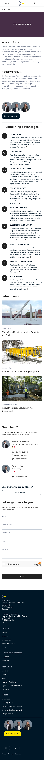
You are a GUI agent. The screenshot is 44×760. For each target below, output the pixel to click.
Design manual (7, 713)
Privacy (10, 754)
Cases (4, 674)
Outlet (4, 647)
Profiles (5, 632)
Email (3, 541)
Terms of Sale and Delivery (12, 706)
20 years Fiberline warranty (12, 710)
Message (5, 549)
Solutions (5, 657)
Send (22, 576)
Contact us (6, 699)
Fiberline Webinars (9, 682)
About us (5, 671)
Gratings (5, 636)
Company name (7, 524)
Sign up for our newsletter (12, 685)
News (4, 678)
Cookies (18, 754)
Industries (6, 660)
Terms (4, 754)
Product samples (8, 643)
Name (4, 516)
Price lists (5, 689)
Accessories (6, 640)
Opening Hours (8, 702)
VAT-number (6, 533)
